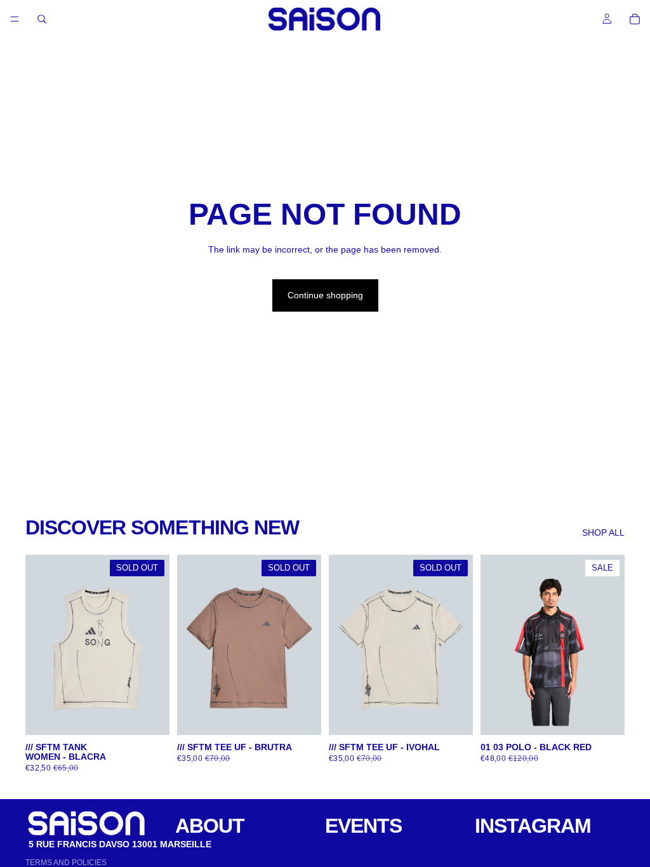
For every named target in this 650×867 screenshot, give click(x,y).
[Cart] (635, 19)
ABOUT (209, 825)
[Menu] (14, 19)
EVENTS (363, 825)
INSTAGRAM (533, 825)
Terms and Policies (66, 862)
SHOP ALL (603, 532)
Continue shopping (325, 295)
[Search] (42, 19)
